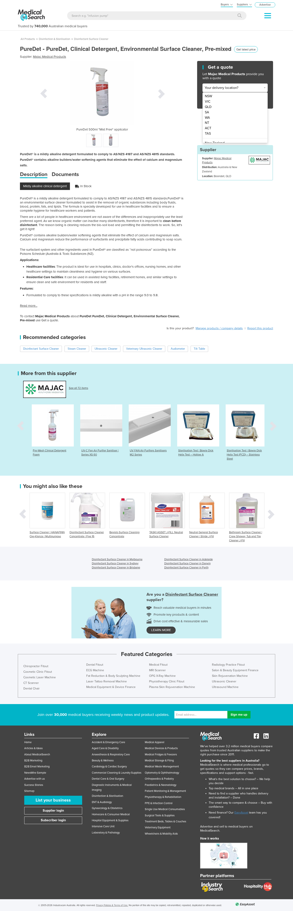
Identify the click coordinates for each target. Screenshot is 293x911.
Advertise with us (34, 778)
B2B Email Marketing (37, 766)
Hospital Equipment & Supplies (110, 820)
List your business (53, 800)
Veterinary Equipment (158, 827)
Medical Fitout (158, 665)
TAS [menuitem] (208, 133)
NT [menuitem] (207, 123)
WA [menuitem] (207, 117)
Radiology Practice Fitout (228, 665)
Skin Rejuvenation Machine (230, 676)
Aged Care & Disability (105, 748)
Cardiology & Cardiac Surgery (109, 766)
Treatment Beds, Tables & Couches (165, 821)
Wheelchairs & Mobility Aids (161, 833)
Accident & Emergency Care (108, 742)
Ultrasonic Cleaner (224, 681)
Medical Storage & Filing (159, 760)
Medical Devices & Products (161, 748)
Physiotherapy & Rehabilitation (163, 797)
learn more (161, 630)
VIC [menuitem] (207, 101)
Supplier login (53, 810)
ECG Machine (95, 670)
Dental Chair (31, 688)
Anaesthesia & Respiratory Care (111, 754)
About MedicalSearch (37, 754)
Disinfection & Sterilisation (54, 39)
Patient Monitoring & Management (165, 791)
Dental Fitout (94, 665)
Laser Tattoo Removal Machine (106, 681)
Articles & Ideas (33, 748)
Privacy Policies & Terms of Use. (112, 905)
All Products (28, 39)
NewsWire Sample (35, 772)
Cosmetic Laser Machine (39, 677)
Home (28, 742)
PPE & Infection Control (158, 803)
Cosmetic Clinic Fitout (37, 672)
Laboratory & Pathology (106, 832)
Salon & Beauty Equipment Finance (235, 670)
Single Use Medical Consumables (165, 809)
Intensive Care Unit (103, 826)
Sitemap (29, 791)
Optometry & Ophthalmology (162, 772)
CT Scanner (31, 683)
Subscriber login (53, 820)
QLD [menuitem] (208, 107)
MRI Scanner (157, 670)
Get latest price (245, 49)
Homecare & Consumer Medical (111, 814)
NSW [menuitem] (208, 96)
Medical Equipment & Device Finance (111, 687)
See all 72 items (78, 388)
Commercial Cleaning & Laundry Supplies (116, 772)
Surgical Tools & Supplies (160, 815)
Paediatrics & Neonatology (160, 785)
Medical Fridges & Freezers (161, 754)
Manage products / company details (219, 328)
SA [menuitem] (207, 112)
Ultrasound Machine (225, 687)
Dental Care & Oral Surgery (108, 778)
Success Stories (33, 785)
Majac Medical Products (49, 57)
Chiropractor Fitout (35, 666)
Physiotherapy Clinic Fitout (166, 681)
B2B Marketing (33, 760)
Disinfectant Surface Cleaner (91, 39)
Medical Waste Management (162, 766)
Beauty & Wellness (103, 760)
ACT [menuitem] (208, 128)
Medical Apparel (154, 742)
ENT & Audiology (102, 802)
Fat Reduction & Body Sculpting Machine (113, 676)
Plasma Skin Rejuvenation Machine (172, 687)
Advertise (265, 4)
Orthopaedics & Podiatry (159, 778)
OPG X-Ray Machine (162, 676)
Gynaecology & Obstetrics (107, 808)
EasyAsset (241, 812)
